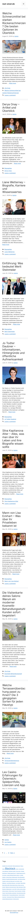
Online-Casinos (5, 891)
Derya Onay (8, 171)
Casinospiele (21, 868)
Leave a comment (10, 95)
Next (12, 853)
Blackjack (10, 868)
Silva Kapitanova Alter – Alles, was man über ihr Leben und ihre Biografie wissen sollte (13, 438)
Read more (12, 83)
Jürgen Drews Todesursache (11, 877)
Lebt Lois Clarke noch (10, 881)
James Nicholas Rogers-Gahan (13, 875)
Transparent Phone (10, 897)
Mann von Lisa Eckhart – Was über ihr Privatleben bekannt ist (11, 519)
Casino (17, 868)
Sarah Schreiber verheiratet (10, 893)
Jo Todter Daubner (10, 419)
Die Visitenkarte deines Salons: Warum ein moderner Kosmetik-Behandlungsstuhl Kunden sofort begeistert (13, 604)
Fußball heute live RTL (20, 873)
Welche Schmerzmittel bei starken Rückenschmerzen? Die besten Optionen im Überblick (14, 23)
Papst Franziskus (18, 891)
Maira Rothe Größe (6, 885)
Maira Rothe (23, 883)
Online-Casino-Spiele (21, 889)
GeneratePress (14, 912)
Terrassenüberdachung (11, 760)
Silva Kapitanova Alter (11, 501)
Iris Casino (4, 875)
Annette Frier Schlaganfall (7, 865)
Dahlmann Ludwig (12, 871)
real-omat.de (8, 4)
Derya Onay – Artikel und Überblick (10, 107)
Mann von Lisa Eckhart (11, 581)
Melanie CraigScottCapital (11, 887)
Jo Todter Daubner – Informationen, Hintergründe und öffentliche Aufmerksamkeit (13, 351)
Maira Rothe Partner (14, 885)
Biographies (8, 168)
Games (6, 840)
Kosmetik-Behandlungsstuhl (13, 674)
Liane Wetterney (9, 252)
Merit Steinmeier (9, 331)
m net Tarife (14, 889)
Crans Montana (5, 871)
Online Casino (11, 891)
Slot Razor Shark (5, 895)
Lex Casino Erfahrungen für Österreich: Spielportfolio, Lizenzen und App (13, 778)
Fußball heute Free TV (11, 873)
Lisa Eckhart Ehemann (11, 883)
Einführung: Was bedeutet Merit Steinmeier (12, 266)
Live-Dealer (18, 883)
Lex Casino (7, 842)
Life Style (7, 88)
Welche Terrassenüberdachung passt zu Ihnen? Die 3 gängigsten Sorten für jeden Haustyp (13, 695)
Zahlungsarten (16, 898)
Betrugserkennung (16, 865)
